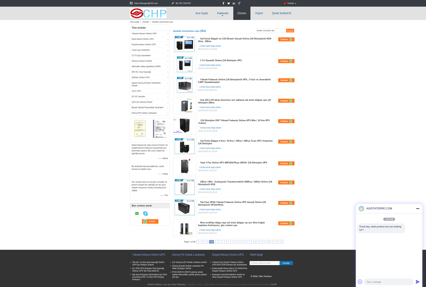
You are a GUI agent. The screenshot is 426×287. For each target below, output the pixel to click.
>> (275, 242)
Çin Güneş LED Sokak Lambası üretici (189, 262)
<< (205, 242)
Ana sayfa (202, 13)
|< (199, 242)
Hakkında (222, 13)
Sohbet (284, 39)
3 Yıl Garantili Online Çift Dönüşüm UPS (221, 60)
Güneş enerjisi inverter (142, 61)
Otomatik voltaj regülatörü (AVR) (146, 66)
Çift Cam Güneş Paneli (142, 102)
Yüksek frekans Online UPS (144, 33)
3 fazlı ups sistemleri (141, 50)
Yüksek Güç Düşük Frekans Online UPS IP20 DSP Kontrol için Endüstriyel (229, 263)
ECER (274, 284)
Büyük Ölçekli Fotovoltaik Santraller (148, 107)
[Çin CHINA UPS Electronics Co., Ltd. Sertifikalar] (140, 128)
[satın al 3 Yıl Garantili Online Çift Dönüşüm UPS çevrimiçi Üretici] (184, 64)
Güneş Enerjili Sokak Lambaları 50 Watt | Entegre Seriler (188, 267)
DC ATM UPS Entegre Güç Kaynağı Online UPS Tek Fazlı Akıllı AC (148, 269)
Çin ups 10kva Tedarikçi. (175, 284)
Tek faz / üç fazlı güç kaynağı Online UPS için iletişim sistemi (148, 263)
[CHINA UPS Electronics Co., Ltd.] (148, 13)
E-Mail (254, 276)
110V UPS (136, 91)
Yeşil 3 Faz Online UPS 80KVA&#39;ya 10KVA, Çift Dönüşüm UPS (233, 162)
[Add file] (360, 281)
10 (268, 242)
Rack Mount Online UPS (143, 39)
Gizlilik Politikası (154, 284)
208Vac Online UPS (141, 77)
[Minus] (418, 209)
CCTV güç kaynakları (141, 55)
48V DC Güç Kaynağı (141, 72)
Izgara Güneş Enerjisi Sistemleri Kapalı (146, 84)
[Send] (417, 281)
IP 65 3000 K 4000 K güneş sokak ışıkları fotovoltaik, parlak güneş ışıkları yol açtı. (189, 274)
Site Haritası (265, 276)
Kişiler (259, 13)
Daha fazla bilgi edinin (211, 46)
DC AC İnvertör (138, 96)
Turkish (290, 3)
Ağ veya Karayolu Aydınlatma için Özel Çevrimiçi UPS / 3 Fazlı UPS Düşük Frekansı (149, 277)
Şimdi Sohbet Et (281, 13)
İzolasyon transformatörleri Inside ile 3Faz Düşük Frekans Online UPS (228, 275)
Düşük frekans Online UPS (144, 44)
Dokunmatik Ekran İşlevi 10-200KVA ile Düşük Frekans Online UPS (229, 269)
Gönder (286, 263)
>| (281, 242)
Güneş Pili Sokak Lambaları (144, 113)
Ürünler (241, 13)
